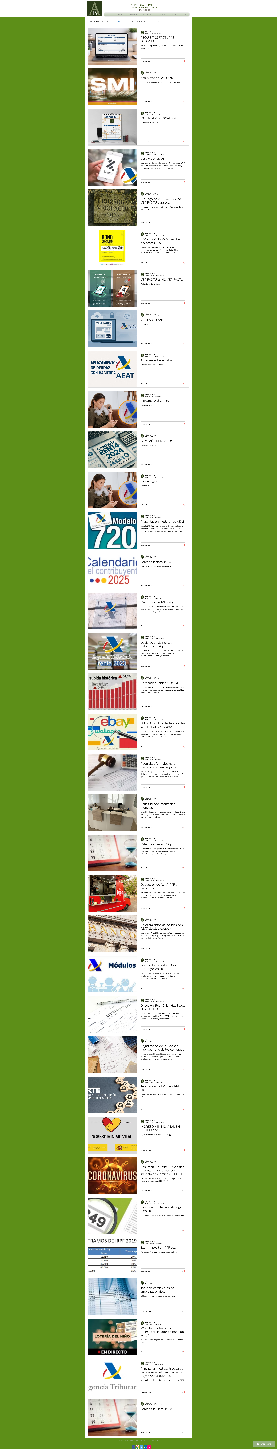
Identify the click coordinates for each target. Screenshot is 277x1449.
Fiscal (120, 21)
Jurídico (110, 21)
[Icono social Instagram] (149, 1447)
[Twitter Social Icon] (141, 1447)
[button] (187, 22)
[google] (137, 1447)
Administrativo (143, 21)
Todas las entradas (95, 21)
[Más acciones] (185, 32)
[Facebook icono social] (133, 1447)
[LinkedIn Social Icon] (145, 1447)
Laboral (130, 21)
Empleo (156, 21)
